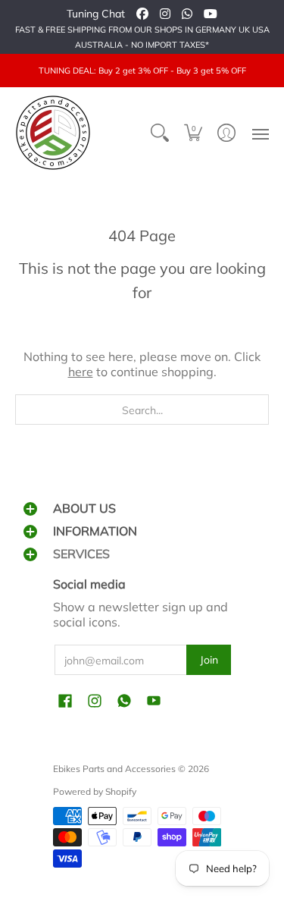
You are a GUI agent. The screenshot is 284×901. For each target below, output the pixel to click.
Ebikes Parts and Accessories (114, 768)
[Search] (159, 132)
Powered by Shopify (94, 791)
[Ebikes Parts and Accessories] (53, 132)
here (80, 371)
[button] (193, 132)
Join (209, 660)
